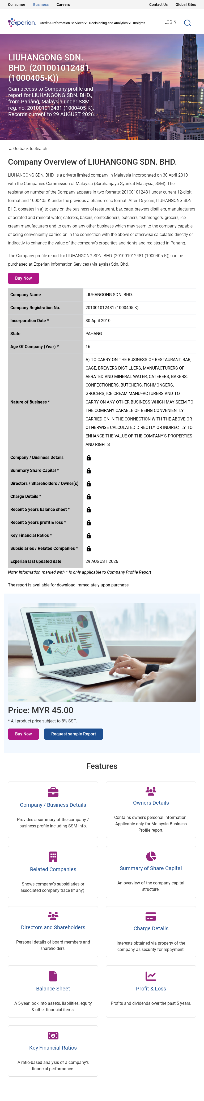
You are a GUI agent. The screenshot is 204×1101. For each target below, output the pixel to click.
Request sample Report (73, 733)
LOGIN (170, 22)
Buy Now (23, 278)
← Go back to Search (27, 148)
